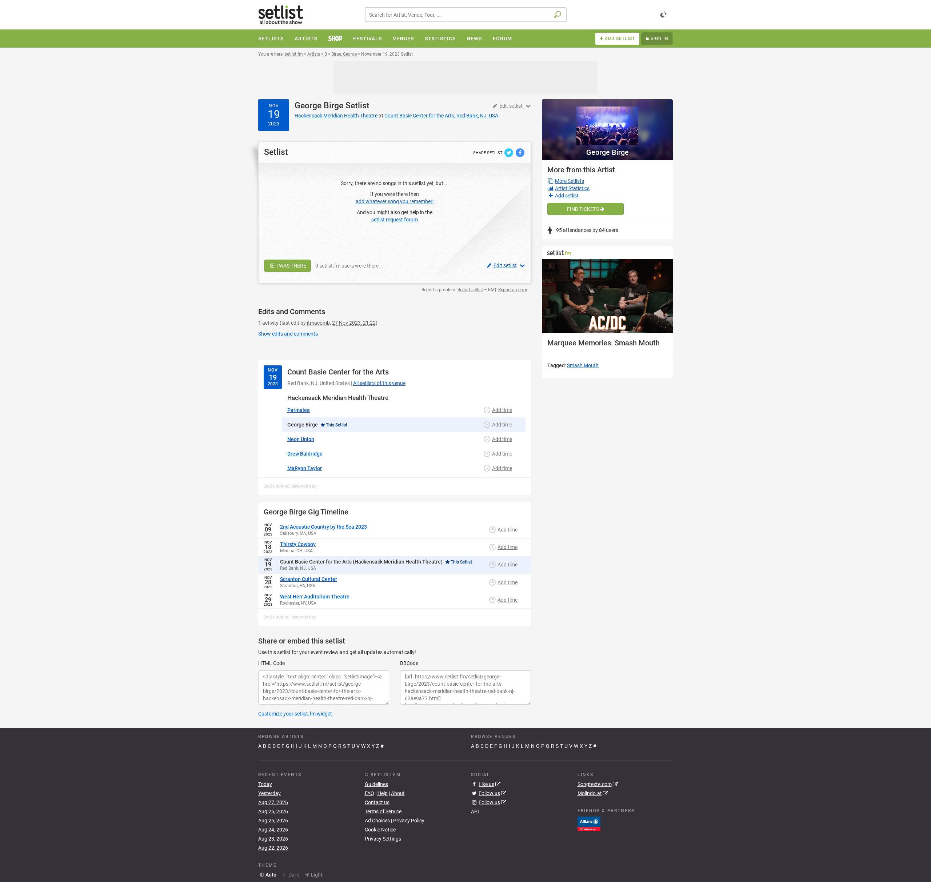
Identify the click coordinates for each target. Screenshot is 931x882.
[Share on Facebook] (520, 152)
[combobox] (466, 14)
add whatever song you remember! (395, 201)
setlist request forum (394, 219)
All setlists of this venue (379, 383)
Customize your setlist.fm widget (295, 714)
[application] (607, 296)
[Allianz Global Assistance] (589, 823)
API (475, 811)
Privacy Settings (383, 839)
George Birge (319, 106)
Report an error (512, 289)
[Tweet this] (509, 152)
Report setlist (470, 289)
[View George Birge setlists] (607, 122)
